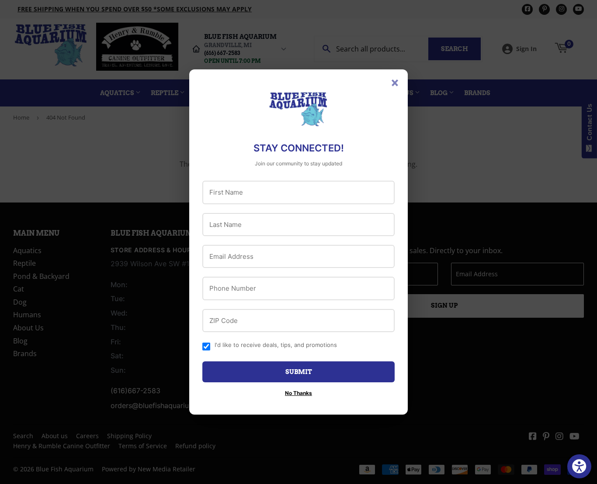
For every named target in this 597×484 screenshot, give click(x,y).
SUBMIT (298, 371)
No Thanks (298, 393)
